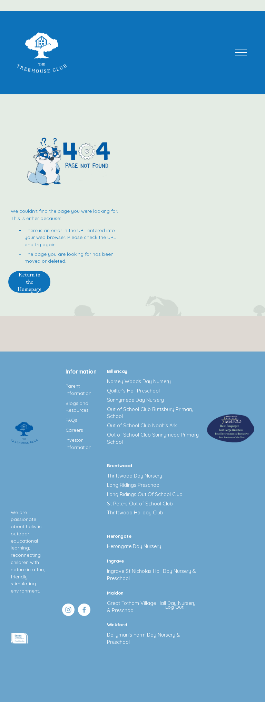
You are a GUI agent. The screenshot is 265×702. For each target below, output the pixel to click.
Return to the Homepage (29, 282)
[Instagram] (68, 610)
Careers (74, 430)
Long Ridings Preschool (133, 485)
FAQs (71, 420)
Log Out (174, 607)
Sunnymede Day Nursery (135, 400)
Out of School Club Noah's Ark (142, 425)
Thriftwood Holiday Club (135, 513)
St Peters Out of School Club (140, 504)
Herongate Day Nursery (134, 546)
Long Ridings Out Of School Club (145, 494)
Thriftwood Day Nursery (134, 476)
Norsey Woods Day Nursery (139, 381)
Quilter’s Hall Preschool (133, 391)
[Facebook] (84, 610)
